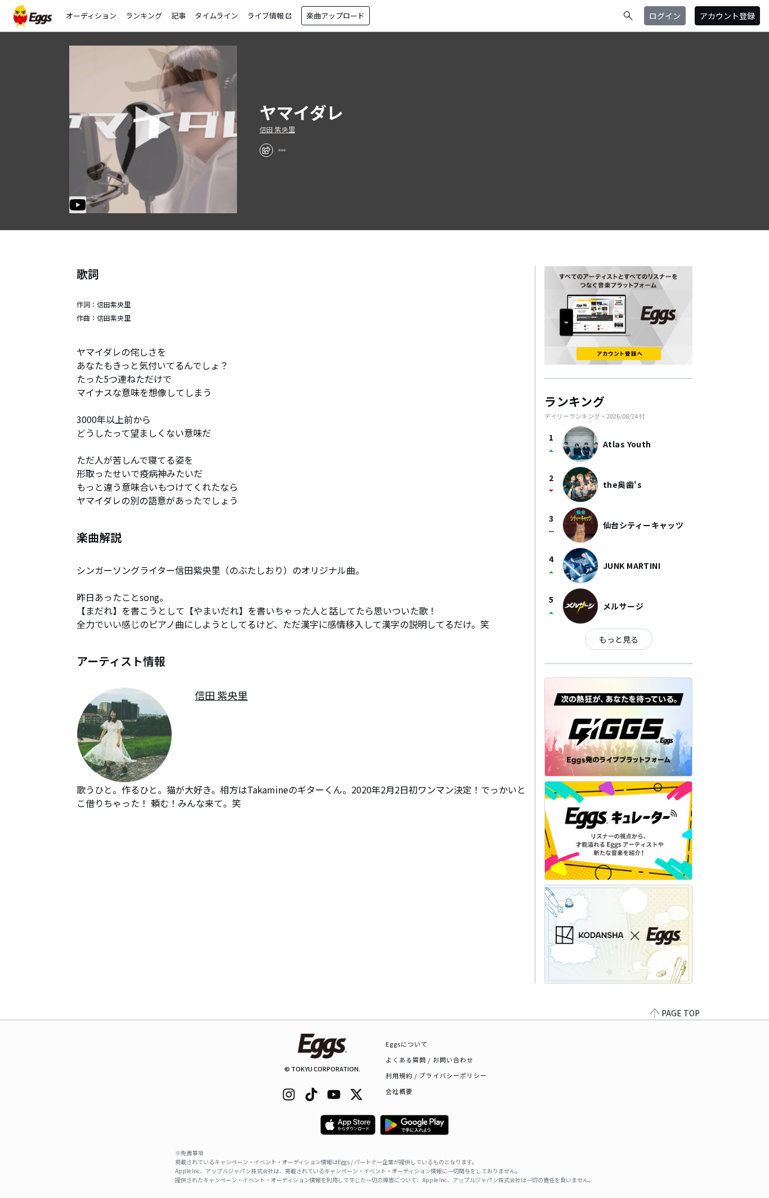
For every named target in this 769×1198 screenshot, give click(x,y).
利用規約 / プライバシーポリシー (437, 1075)
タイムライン (216, 15)
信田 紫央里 (277, 129)
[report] (282, 150)
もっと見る (618, 639)
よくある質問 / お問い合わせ (430, 1059)
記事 (178, 15)
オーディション (91, 15)
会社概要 (399, 1091)
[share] (266, 150)
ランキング (144, 15)
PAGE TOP (680, 1012)
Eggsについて (407, 1043)
